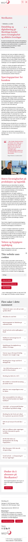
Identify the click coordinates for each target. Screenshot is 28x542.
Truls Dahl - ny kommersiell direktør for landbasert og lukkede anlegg (13, 407)
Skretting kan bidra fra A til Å (11, 376)
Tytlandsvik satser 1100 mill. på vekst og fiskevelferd (13, 310)
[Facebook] (4, 528)
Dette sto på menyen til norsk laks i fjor (12, 422)
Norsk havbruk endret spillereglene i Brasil (13, 331)
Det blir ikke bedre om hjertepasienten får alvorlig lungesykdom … (10, 440)
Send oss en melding (8, 521)
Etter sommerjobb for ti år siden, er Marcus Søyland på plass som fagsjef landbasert (13, 398)
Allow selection (6, 287)
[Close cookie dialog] (26, 253)
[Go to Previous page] (24, 27)
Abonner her (8, 487)
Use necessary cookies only (9, 284)
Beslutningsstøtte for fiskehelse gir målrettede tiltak (12, 323)
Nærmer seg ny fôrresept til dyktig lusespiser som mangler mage (12, 354)
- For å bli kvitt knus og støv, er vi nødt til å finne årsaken (12, 369)
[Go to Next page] (26, 27)
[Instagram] (2, 528)
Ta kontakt (19, 521)
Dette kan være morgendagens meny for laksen (13, 390)
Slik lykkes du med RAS (9, 316)
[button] (22, 2)
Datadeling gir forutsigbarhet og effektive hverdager (12, 346)
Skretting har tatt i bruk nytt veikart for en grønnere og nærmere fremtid (13, 415)
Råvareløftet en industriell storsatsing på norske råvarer (13, 382)
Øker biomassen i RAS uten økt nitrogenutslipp (11, 449)
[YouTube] (9, 528)
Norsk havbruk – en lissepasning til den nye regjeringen (12, 456)
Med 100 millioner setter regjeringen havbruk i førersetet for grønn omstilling (13, 431)
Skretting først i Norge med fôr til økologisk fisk (12, 361)
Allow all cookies (7, 280)
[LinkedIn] (7, 528)
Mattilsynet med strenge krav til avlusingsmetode (12, 338)
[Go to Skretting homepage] (5, 2)
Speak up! (15, 517)
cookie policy (21, 271)
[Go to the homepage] (6, 533)
